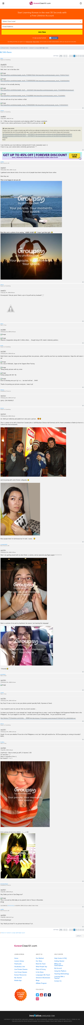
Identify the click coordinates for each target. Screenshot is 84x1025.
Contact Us (57, 981)
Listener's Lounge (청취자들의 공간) (38, 47)
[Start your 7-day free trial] (20, 995)
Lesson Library (19, 961)
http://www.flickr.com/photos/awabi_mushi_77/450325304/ (18, 105)
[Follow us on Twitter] (37, 994)
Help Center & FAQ (60, 958)
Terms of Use (29, 41)
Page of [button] (60, 56)
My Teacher (18, 977)
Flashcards (18, 964)
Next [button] (83, 56)
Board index (5, 47)
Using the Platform (60, 971)
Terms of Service (62, 1021)
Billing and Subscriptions (58, 964)
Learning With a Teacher (59, 977)
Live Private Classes (20, 969)
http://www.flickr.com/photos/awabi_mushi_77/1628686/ (17, 95)
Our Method (40, 958)
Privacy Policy (36, 41)
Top (82, 108)
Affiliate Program (41, 983)
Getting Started (59, 961)
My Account (58, 968)
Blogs (37, 980)
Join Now (42, 32)
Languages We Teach (43, 975)
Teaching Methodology (61, 974)
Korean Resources (20, 975)
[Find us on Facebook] (45, 994)
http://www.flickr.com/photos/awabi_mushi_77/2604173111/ (18, 75)
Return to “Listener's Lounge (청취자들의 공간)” (13, 932)
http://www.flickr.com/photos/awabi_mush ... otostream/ (17, 90)
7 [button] (78, 56)
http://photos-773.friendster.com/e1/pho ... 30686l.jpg (16, 718)
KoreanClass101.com (54, 1019)
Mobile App (18, 980)
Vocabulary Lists (19, 966)
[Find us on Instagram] (37, 998)
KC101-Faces (6, 52)
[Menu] (3, 3)
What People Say (41, 966)
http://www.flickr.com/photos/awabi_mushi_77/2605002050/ (18, 80)
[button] (80, 3)
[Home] (40, 5)
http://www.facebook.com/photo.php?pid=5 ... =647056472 (19, 134)
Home (16, 958)
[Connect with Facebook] (53, 37)
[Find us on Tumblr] (49, 994)
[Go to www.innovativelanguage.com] (42, 1015)
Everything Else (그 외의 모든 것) (19, 47)
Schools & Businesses (43, 977)
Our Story (39, 961)
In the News (40, 972)
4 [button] (72, 56)
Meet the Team (41, 964)
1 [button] (66, 56)
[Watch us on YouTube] (41, 994)
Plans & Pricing (41, 969)
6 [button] (76, 56)
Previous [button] (64, 56)
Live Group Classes (20, 972)
